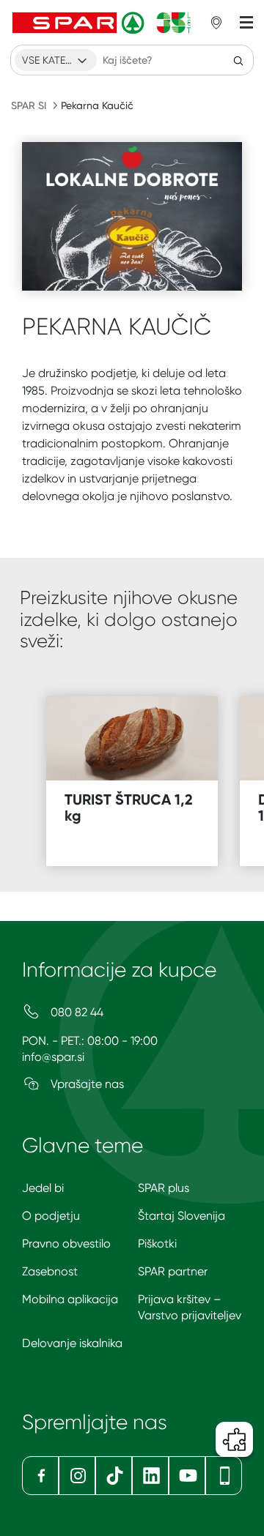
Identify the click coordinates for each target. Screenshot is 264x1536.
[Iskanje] (238, 60)
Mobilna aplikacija (70, 1299)
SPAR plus (163, 1188)
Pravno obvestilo (66, 1243)
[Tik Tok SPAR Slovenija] (113, 1475)
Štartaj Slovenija (181, 1216)
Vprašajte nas (86, 1084)
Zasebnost (50, 1271)
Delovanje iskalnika (72, 1343)
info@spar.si (53, 1057)
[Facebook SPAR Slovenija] (40, 1475)
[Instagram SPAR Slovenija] (77, 1475)
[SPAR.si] (102, 22)
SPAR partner (173, 1271)
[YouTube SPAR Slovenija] (187, 1475)
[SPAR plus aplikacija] (223, 1475)
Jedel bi (43, 1188)
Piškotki (157, 1243)
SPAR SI (28, 105)
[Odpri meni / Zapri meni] (246, 22)
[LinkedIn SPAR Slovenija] (150, 1475)
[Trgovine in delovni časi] (216, 22)
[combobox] (56, 60)
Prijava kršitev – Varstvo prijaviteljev (189, 1307)
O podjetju (51, 1216)
